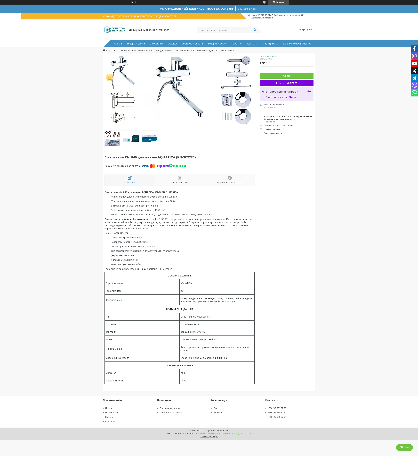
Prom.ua (224, 430)
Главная (117, 44)
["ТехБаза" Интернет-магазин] (114, 30)
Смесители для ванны (159, 50)
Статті (217, 408)
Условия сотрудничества (297, 44)
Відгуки (109, 416)
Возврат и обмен (217, 44)
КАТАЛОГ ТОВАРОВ (118, 50)
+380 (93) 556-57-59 (277, 412)
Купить (286, 75)
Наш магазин (112, 412)
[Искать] (254, 30)
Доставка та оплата (170, 408)
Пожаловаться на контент (207, 433)
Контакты (252, 44)
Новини (218, 412)
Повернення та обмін (171, 412)
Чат (407, 447)
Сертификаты (270, 44)
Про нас (109, 408)
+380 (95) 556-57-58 (277, 416)
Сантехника (138, 50)
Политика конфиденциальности (237, 433)
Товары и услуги (136, 44)
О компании (156, 44)
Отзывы (172, 44)
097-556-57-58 (247, 8)
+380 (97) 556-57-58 (277, 408)
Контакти (110, 421)
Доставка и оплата (192, 44)
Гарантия (237, 44)
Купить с (281, 83)
